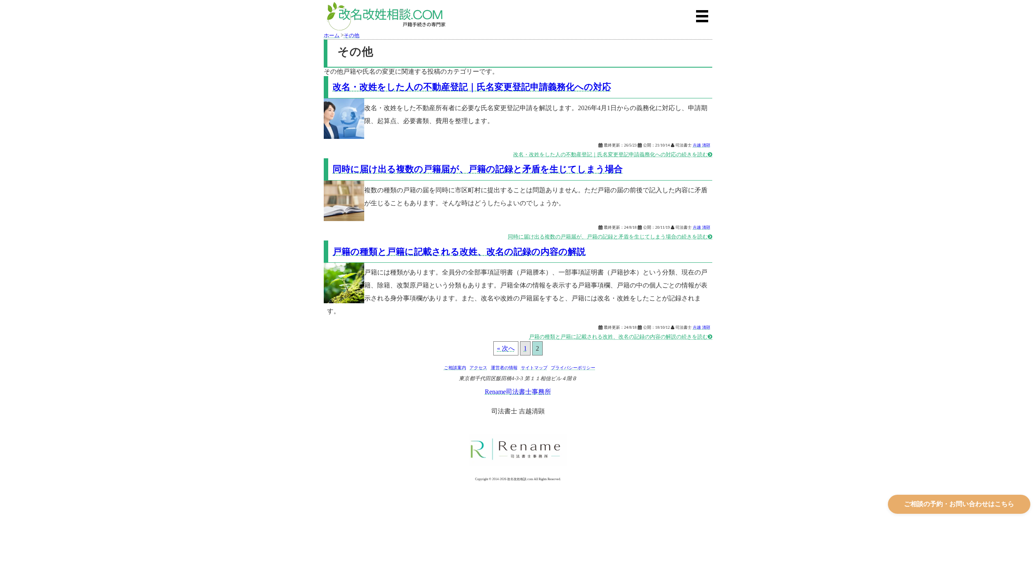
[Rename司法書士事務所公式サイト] (518, 450)
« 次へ (506, 348)
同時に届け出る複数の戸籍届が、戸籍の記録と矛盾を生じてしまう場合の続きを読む (610, 237)
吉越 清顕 (701, 145)
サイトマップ (534, 367)
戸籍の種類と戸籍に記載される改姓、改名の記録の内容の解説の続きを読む (620, 337)
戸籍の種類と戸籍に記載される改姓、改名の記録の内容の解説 (459, 252)
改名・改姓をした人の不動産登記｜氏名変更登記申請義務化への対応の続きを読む (612, 154)
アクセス (478, 367)
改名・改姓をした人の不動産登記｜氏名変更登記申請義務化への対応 (472, 87)
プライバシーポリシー (573, 367)
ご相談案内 (455, 367)
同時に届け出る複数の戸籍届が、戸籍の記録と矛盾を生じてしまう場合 (478, 169)
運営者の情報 (504, 367)
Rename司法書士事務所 (518, 391)
